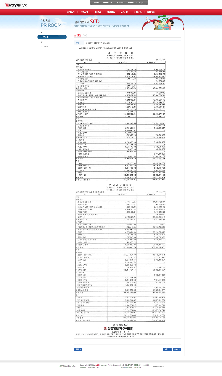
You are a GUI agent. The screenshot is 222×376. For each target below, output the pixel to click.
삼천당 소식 (43, 37)
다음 (176, 349)
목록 (77, 349)
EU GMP (42, 46)
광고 (40, 42)
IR (39, 32)
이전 (167, 349)
